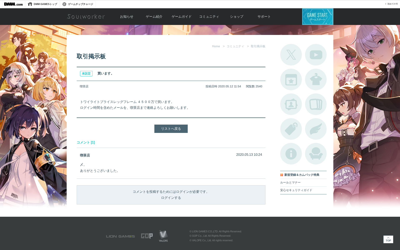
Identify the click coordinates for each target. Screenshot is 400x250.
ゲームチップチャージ (80, 4)
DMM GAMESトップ (45, 4)
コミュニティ (209, 16)
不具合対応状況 (291, 154)
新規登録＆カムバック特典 (301, 174)
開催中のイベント (291, 79)
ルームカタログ (316, 154)
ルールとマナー (290, 182)
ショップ (236, 16)
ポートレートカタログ (291, 104)
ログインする (171, 197)
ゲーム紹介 (154, 16)
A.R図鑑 (316, 104)
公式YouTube (316, 55)
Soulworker (86, 16)
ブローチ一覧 (316, 129)
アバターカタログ (316, 79)
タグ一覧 (291, 129)
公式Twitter (291, 55)
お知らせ (126, 16)
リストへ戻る (171, 128)
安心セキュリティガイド (296, 190)
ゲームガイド (182, 16)
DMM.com (13, 4)
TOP (388, 239)
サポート (264, 16)
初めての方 (393, 4)
